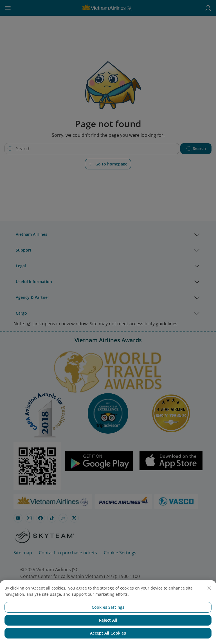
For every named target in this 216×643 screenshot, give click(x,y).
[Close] (209, 588)
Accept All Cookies (108, 633)
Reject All (108, 620)
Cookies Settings (108, 607)
